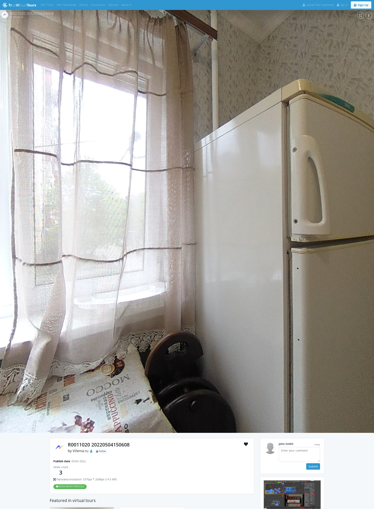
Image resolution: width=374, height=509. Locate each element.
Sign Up (362, 5)
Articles (84, 5)
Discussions (99, 5)
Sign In (343, 5)
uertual (22, 5)
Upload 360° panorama (319, 5)
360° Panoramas (67, 5)
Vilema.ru (80, 450)
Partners (114, 5)
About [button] (125, 5)
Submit (313, 466)
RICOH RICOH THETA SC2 (71, 486)
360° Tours (47, 5)
